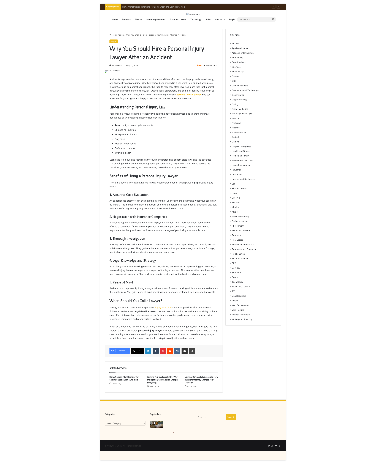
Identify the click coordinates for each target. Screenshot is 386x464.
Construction (238, 95)
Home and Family (240, 156)
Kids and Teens (239, 188)
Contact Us (220, 19)
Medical (235, 202)
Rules (208, 19)
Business (126, 19)
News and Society (241, 216)
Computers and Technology (245, 90)
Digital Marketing (240, 109)
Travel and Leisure (178, 19)
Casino (235, 76)
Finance (138, 19)
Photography (238, 226)
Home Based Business (242, 160)
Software (236, 272)
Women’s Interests (241, 314)
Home (115, 19)
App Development (240, 48)
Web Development (241, 305)
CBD (234, 81)
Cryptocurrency (239, 99)
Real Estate (237, 240)
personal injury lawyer (189, 94)
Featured (236, 123)
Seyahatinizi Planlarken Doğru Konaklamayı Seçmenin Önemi (150, 7)
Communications (240, 85)
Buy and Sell (238, 71)
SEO (234, 263)
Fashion (235, 118)
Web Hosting (238, 310)
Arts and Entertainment (243, 53)
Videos (235, 300)
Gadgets (236, 137)
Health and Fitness (241, 151)
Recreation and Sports (243, 244)
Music (235, 212)
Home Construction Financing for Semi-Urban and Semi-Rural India (124, 378)
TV (233, 291)
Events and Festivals (242, 113)
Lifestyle (236, 198)
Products (236, 235)
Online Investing (239, 221)
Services (236, 268)
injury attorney (163, 307)
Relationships (238, 254)
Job (233, 184)
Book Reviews (238, 62)
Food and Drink (239, 132)
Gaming (235, 141)
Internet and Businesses (243, 179)
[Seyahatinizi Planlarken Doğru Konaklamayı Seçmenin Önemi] (156, 424)
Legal (121, 35)
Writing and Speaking (242, 319)
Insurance (237, 174)
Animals (235, 43)
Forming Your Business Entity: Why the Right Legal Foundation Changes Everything (162, 380)
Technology (196, 19)
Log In (232, 19)
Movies (235, 207)
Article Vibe (117, 65)
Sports (235, 277)
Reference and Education (244, 249)
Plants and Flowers (241, 230)
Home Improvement (156, 19)
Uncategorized (239, 296)
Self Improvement (240, 258)
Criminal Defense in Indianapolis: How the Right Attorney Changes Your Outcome (201, 380)
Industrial (236, 170)
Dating (235, 104)
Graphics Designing (241, 146)
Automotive (237, 57)
